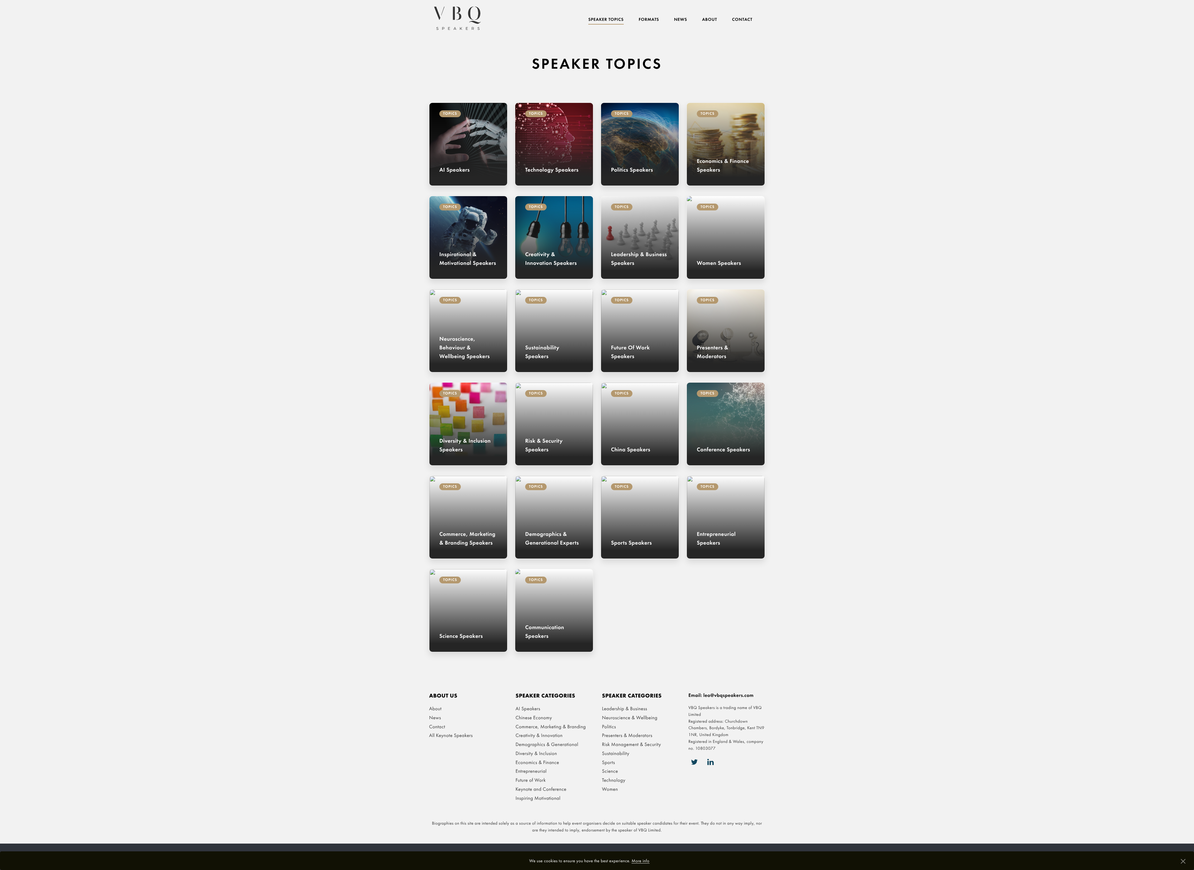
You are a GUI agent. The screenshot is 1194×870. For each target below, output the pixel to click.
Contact (742, 19)
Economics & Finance (537, 762)
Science (610, 771)
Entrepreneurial (531, 771)
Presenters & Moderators (627, 735)
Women (610, 789)
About (709, 19)
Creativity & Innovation (539, 735)
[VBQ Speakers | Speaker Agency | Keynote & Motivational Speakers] (457, 18)
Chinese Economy (534, 717)
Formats (649, 19)
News (680, 19)
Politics (609, 727)
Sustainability (615, 753)
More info (640, 860)
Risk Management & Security (631, 744)
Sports (608, 762)
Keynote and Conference (541, 789)
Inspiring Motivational (538, 798)
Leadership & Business (624, 708)
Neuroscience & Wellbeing (629, 717)
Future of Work (531, 780)
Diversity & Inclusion (536, 753)
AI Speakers (528, 708)
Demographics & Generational (547, 744)
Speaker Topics (606, 19)
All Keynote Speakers (451, 735)
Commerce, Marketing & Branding (551, 727)
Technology (613, 780)
